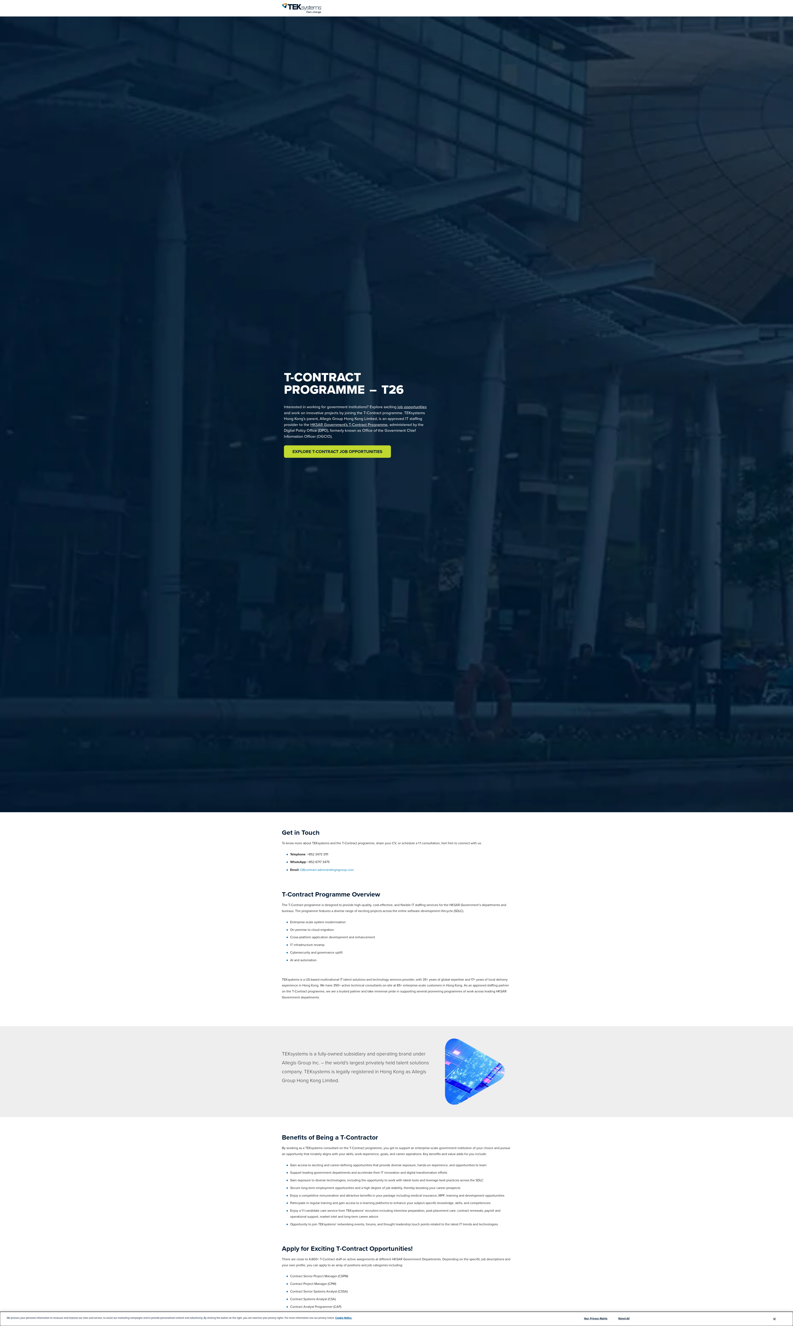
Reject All (623, 1318)
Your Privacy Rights (595, 1318)
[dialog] (396, 1319)
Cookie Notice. (343, 1318)
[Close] (774, 1319)
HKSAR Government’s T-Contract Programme (349, 424)
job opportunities (412, 406)
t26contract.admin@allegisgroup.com (327, 869)
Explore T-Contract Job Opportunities (337, 451)
